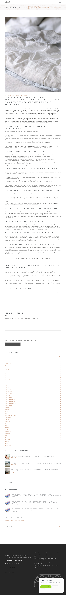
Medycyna (7, 407)
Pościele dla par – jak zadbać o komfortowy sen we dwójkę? (33, 456)
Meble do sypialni (8, 405)
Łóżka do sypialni (8, 377)
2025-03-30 (13, 464)
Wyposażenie (7, 439)
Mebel (6, 383)
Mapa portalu (8, 570)
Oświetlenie (7, 409)
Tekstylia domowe (35, 6)
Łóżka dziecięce (8, 379)
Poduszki (6, 411)
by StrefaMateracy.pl (9, 95)
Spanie (6, 425)
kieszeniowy (12, 520)
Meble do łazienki (8, 393)
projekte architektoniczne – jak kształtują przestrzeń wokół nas (36, 463)
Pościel (6, 413)
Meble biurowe (8, 389)
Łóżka (6, 373)
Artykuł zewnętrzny (8, 363)
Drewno (6, 367)
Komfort (6, 371)
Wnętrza (6, 435)
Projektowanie (8, 417)
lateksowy (17, 520)
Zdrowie (6, 443)
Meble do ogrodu (8, 395)
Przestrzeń (7, 419)
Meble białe (7, 387)
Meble (6, 385)
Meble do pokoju (8, 397)
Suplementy (7, 427)
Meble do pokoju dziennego (10, 403)
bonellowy (7, 520)
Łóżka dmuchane (8, 375)
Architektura (7, 361)
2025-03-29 (13, 472)
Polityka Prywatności (9, 572)
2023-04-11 (16, 95)
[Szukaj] (59, 526)
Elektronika (7, 369)
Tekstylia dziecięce (8, 433)
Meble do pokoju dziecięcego (10, 399)
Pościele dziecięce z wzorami (10, 415)
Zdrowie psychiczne (9, 445)
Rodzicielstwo (7, 421)
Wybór (6, 437)
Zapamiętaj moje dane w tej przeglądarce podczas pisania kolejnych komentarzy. (24, 340)
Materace (7, 381)
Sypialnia (6, 429)
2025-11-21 (13, 457)
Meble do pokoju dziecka (10, 401)
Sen (5, 423)
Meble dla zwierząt (8, 391)
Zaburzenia (7, 441)
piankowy (22, 520)
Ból (5, 365)
